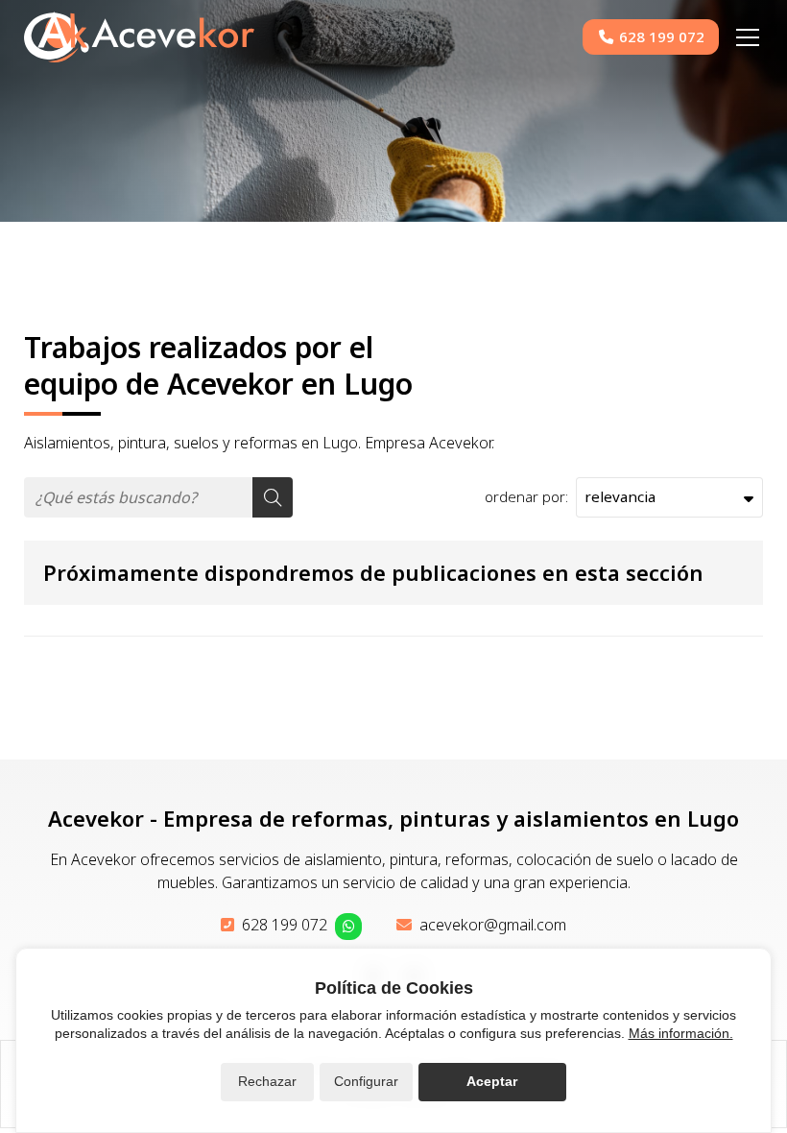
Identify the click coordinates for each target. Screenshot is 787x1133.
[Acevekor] (139, 37)
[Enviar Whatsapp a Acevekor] (348, 926)
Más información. (681, 1033)
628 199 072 (284, 924)
